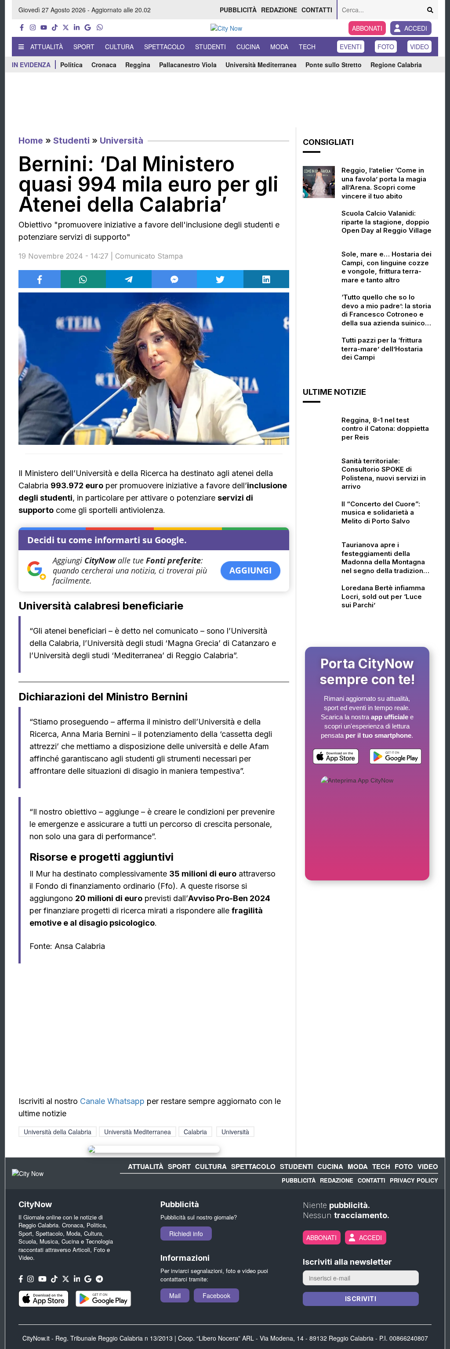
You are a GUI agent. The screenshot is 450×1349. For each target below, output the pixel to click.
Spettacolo (164, 46)
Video (419, 46)
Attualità (46, 46)
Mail (175, 1295)
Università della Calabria (57, 1131)
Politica (71, 64)
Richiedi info (186, 1233)
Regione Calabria (396, 64)
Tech (307, 46)
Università (121, 140)
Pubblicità (238, 9)
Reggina (137, 64)
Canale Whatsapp (112, 1101)
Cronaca (103, 64)
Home (30, 140)
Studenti (210, 46)
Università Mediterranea (261, 64)
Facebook (216, 1295)
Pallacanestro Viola (188, 64)
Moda (279, 46)
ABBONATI (367, 28)
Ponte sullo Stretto (333, 64)
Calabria (195, 1131)
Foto (385, 46)
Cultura (119, 46)
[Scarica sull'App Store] (336, 758)
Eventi (351, 46)
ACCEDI (415, 28)
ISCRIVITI (361, 1298)
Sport (83, 46)
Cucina (248, 46)
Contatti (316, 9)
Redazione (279, 9)
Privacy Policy (414, 1180)
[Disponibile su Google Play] (395, 758)
